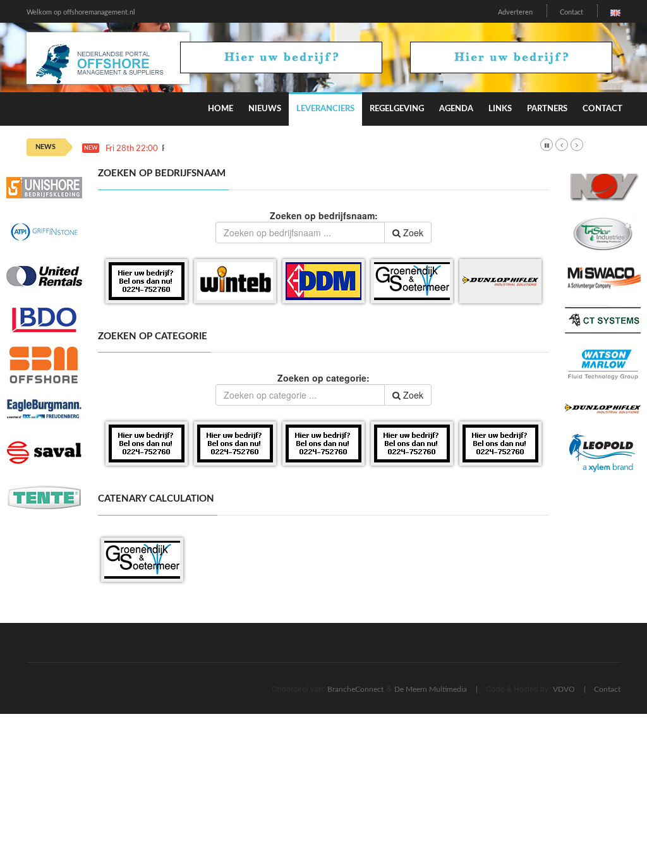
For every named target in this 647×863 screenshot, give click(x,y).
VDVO (564, 689)
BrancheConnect (355, 689)
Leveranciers (325, 109)
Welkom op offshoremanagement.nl (81, 12)
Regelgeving (397, 109)
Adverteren (515, 12)
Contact (571, 12)
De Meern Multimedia (430, 689)
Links (500, 109)
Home (220, 109)
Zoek (412, 232)
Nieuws (264, 109)
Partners (547, 109)
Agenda (456, 109)
